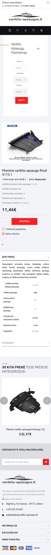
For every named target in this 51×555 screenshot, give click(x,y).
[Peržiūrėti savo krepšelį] (41, 30)
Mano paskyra (11, 539)
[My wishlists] (33, 30)
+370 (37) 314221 (11, 6)
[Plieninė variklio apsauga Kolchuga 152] (25, 401)
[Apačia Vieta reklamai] (25, 499)
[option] (25, 143)
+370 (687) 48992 (27, 6)
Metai (19, 85)
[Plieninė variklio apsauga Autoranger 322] (25, 143)
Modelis (20, 73)
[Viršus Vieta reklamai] (18, 2)
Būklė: (31, 179)
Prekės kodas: (9, 179)
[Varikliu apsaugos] (25, 17)
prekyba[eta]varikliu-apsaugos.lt (22, 515)
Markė (19, 61)
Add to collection (12, 234)
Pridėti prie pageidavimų (16, 229)
